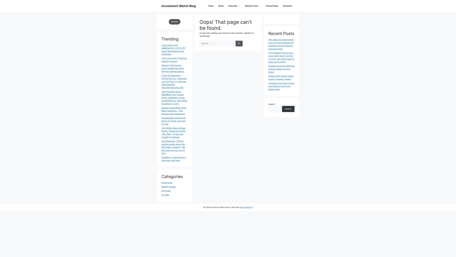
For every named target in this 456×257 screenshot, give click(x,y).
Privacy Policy (272, 6)
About (221, 6)
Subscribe (232, 6)
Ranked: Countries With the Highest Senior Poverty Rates (281, 69)
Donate (174, 21)
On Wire (165, 195)
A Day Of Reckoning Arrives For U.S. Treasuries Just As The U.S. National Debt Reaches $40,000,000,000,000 (174, 81)
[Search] (239, 43)
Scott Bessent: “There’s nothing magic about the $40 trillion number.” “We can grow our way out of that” (173, 147)
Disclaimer (287, 6)
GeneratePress (246, 207)
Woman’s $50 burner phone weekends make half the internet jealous (173, 68)
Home (211, 6)
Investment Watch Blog (179, 6)
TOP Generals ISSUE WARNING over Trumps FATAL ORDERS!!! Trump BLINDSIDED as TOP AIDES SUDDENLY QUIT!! (174, 98)
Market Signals (169, 187)
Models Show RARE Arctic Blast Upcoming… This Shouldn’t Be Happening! (174, 111)
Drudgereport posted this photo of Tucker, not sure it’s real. (174, 121)
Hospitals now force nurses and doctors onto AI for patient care (281, 86)
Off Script (166, 191)
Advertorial (167, 183)
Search (271, 104)
